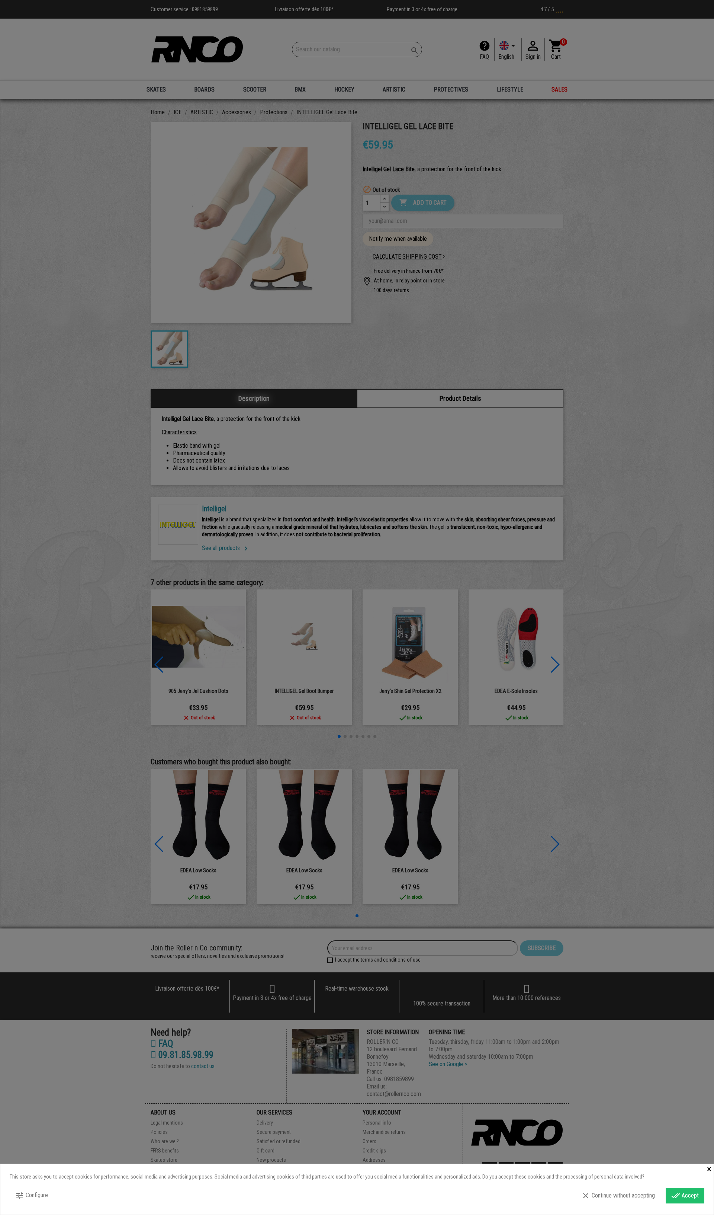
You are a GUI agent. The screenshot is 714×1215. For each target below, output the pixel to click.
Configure (31, 1195)
